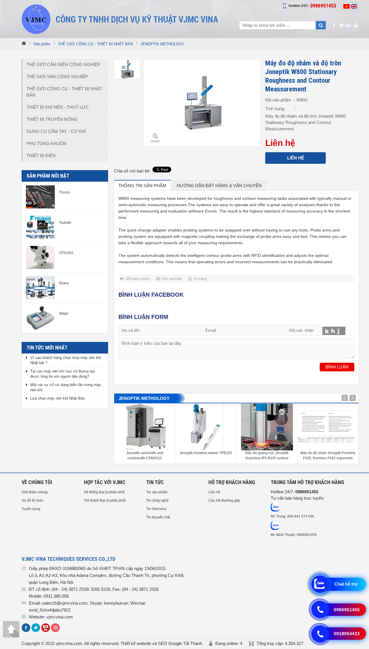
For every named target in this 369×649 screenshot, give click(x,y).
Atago (63, 313)
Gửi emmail (172, 279)
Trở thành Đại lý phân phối (105, 500)
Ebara (64, 283)
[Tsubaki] (40, 227)
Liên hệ (295, 157)
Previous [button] (352, 398)
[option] (127, 69)
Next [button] (345, 398)
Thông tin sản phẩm (142, 185)
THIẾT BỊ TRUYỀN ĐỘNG (52, 119)
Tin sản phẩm (156, 492)
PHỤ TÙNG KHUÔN (46, 143)
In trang (200, 279)
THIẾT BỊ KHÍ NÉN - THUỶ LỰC (58, 107)
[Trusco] (40, 196)
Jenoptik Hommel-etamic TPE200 (206, 453)
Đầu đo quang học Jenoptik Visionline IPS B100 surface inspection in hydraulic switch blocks (267, 456)
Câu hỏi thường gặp (224, 500)
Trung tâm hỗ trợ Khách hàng (307, 482)
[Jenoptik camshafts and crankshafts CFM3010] (144, 427)
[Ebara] (40, 287)
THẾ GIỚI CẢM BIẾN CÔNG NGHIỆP (63, 64)
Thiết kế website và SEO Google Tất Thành (161, 643)
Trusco (64, 192)
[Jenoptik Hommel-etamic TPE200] (205, 427)
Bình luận (337, 366)
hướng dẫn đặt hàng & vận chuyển (219, 185)
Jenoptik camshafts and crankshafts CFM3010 (144, 455)
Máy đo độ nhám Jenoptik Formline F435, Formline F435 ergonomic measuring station (327, 456)
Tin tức (155, 482)
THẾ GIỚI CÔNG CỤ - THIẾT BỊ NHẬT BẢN (95, 44)
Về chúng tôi (37, 482)
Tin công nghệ (157, 500)
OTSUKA (66, 253)
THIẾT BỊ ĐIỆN (41, 155)
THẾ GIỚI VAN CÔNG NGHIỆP (57, 76)
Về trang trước (138, 279)
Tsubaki (65, 223)
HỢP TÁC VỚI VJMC (104, 482)
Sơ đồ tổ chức (33, 500)
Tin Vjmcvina (156, 509)
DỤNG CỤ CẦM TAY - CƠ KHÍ (56, 131)
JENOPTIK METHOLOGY (162, 44)
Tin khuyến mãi (158, 517)
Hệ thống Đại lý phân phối (104, 492)
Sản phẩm (41, 44)
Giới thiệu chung (35, 492)
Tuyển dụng (31, 509)
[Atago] (40, 318)
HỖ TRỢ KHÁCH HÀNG (231, 482)
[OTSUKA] (40, 257)
